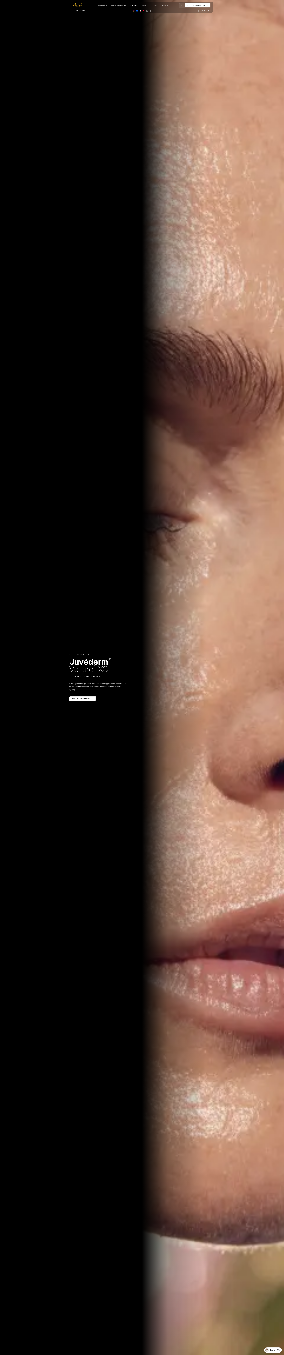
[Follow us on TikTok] (140, 11)
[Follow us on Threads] (150, 11)
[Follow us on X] (147, 11)
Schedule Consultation (196, 5)
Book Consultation (81, 699)
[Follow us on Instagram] (133, 11)
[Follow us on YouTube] (143, 11)
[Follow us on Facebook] (137, 11)
